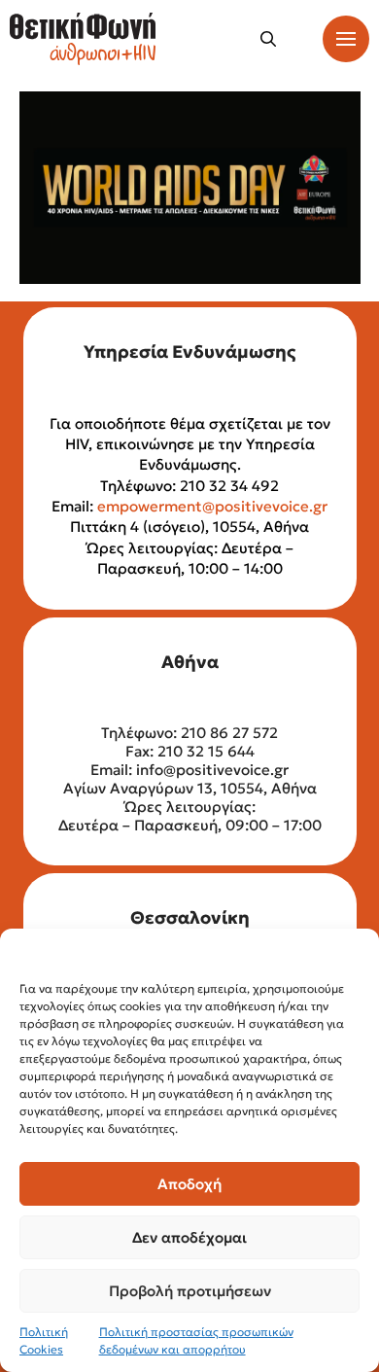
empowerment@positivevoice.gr (212, 506)
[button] (268, 39)
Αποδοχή (189, 1184)
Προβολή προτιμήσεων (190, 1291)
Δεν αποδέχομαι (189, 1237)
